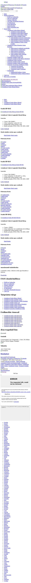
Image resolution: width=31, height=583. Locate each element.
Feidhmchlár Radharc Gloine (18, 72)
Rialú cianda (14, 135)
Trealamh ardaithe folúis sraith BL (13, 326)
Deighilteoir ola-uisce (6, 264)
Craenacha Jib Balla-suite (17, 67)
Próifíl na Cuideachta (12, 17)
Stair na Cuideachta (12, 18)
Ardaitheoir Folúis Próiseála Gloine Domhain (16, 301)
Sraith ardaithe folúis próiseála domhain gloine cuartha (18, 55)
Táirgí (5, 101)
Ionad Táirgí (7, 29)
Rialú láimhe (7, 135)
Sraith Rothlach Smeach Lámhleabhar (20, 38)
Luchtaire (3, 158)
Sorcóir (2, 249)
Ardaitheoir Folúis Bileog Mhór (19, 35)
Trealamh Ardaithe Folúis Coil (15, 57)
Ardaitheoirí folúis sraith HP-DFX (13, 317)
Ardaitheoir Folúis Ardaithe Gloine (16, 36)
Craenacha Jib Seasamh (17, 66)
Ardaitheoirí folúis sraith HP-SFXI (13, 321)
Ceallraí (3, 143)
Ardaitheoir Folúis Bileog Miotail (16, 30)
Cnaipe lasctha (4, 149)
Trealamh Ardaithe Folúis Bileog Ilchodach (18, 58)
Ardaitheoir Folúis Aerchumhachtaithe (11, 363)
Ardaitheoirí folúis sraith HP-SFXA (13, 318)
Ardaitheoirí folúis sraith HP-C (12, 323)
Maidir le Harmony (9, 15)
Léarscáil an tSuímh (10, 361)
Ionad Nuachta (11, 26)
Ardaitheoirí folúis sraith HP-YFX (13, 315)
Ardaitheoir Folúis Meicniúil (18, 32)
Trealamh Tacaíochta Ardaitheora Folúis (17, 64)
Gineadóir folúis (5, 255)
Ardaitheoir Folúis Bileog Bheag (19, 33)
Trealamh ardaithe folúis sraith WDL (13, 324)
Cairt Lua (6, 75)
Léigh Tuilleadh (5, 129)
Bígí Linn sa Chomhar (10, 76)
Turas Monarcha (11, 24)
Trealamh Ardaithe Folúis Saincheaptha (17, 63)
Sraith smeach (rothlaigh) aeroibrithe (20, 48)
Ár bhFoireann (11, 23)
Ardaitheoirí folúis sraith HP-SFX (13, 320)
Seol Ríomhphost (5, 370)
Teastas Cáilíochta (12, 20)
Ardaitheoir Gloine (13, 366)
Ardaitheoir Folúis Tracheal (14, 60)
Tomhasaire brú (5, 258)
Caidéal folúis (4, 152)
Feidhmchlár (10, 70)
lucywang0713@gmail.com (15, 8)
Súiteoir (3, 146)
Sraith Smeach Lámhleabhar (18, 49)
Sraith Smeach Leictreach (17, 51)
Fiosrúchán (3, 275)
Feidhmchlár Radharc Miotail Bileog (20, 73)
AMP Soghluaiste (20, 361)
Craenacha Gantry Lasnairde (18, 69)
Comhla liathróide (5, 155)
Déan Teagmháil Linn (13, 27)
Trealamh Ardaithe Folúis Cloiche (16, 61)
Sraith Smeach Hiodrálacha (18, 52)
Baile (5, 14)
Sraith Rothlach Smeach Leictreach (20, 39)
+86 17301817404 (8, 9)
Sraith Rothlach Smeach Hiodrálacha (20, 40)
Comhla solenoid (5, 211)
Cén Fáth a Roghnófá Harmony (15, 21)
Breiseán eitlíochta (5, 205)
